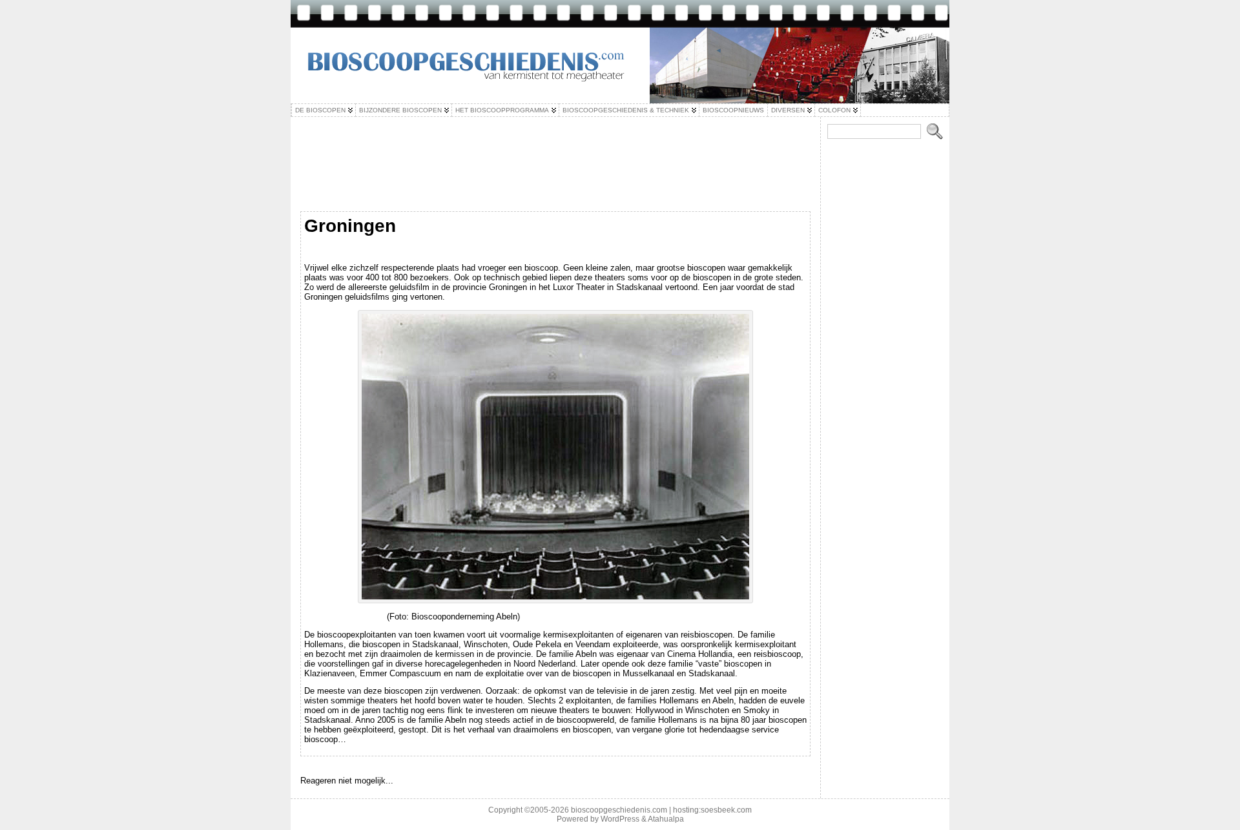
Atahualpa (666, 819)
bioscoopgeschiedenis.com (619, 809)
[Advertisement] (555, 177)
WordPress (620, 819)
